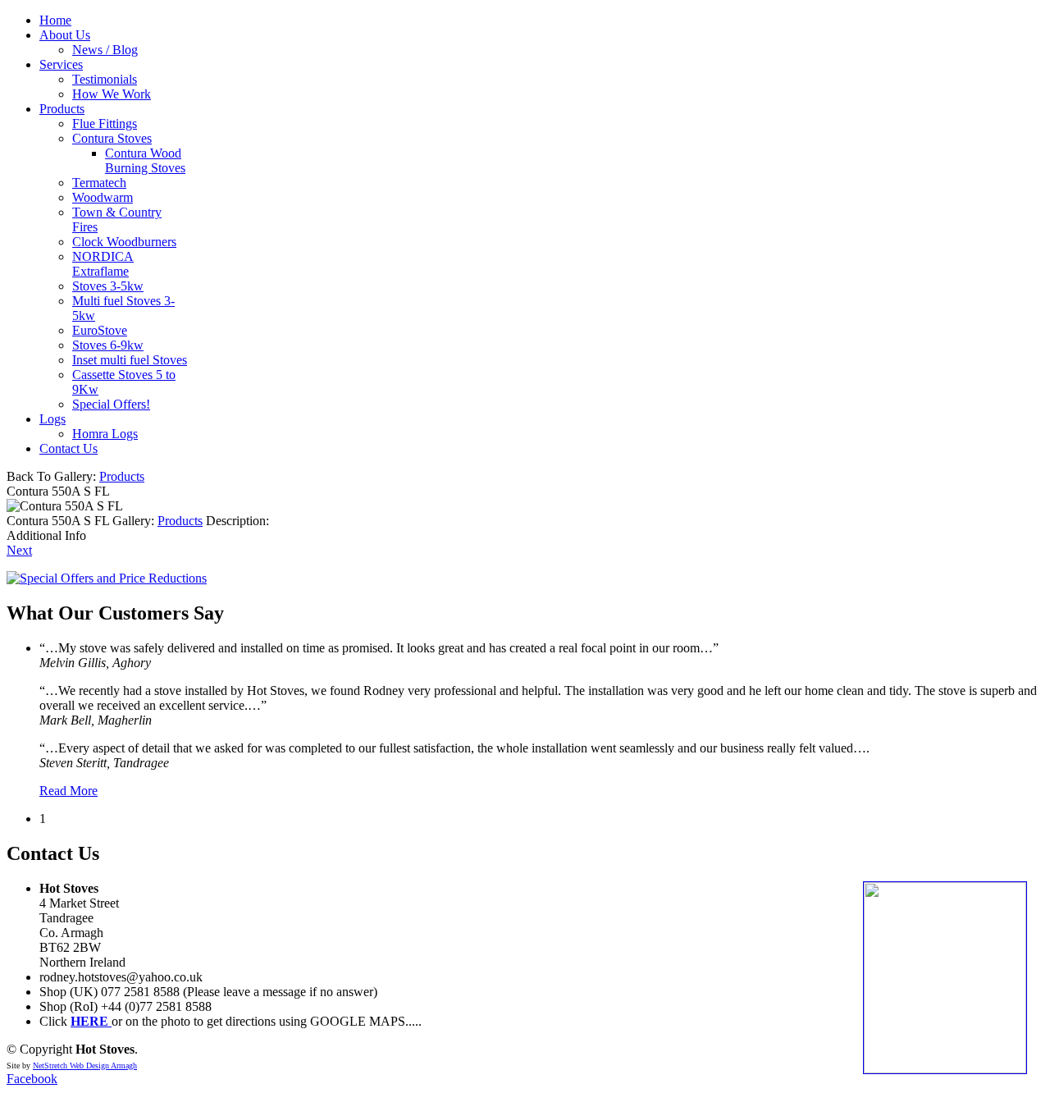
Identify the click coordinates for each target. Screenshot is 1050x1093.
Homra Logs (105, 434)
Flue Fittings (104, 123)
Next (19, 550)
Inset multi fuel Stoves (129, 360)
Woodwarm (102, 197)
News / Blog (105, 50)
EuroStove (99, 330)
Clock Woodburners (124, 242)
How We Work (111, 94)
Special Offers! (111, 404)
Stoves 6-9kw (108, 345)
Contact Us (68, 448)
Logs (52, 419)
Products (61, 109)
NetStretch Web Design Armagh (85, 1065)
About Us (64, 35)
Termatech (99, 183)
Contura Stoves (112, 138)
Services (61, 64)
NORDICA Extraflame (103, 263)
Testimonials (104, 79)
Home (55, 20)
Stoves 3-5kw (108, 286)
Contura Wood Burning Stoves (145, 160)
